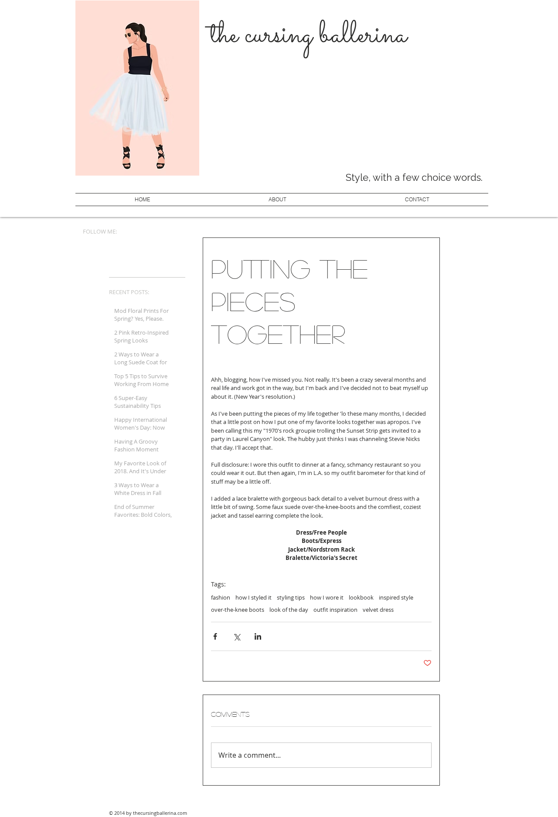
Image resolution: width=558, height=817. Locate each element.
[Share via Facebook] (215, 636)
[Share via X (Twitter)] (236, 636)
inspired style (396, 597)
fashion (220, 597)
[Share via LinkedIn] (258, 636)
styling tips (291, 597)
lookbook (361, 597)
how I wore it (327, 597)
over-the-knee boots (237, 609)
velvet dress (378, 609)
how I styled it (253, 597)
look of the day (288, 609)
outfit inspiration (335, 609)
